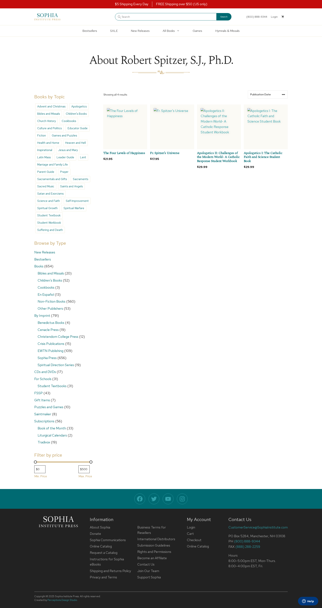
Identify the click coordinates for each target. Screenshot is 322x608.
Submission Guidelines (153, 545)
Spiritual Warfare (74, 208)
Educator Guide (78, 128)
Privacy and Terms (103, 577)
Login (191, 527)
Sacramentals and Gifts (52, 179)
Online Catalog (101, 546)
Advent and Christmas (51, 106)
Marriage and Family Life (52, 164)
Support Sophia (149, 577)
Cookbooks (69, 121)
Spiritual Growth (47, 208)
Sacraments (80, 179)
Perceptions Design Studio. (63, 600)
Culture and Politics (49, 128)
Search (224, 16)
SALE (114, 31)
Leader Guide (65, 157)
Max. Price (85, 476)
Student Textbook (49, 215)
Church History (46, 121)
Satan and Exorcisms (50, 194)
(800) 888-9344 (256, 16)
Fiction (41, 135)
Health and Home (48, 143)
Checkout (194, 540)
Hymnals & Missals (227, 31)
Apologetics (79, 106)
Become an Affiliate (152, 558)
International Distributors (156, 539)
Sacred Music (45, 186)
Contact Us (145, 564)
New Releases (140, 31)
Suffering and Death (50, 230)
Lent (83, 157)
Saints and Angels (71, 186)
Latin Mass (44, 157)
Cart (190, 533)
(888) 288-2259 (247, 546)
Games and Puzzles (64, 135)
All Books (169, 31)
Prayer (64, 172)
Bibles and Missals (48, 114)
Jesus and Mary (68, 150)
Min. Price (40, 476)
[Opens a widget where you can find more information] (308, 601)
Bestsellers (89, 31)
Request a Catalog (103, 552)
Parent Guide (45, 172)
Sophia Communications (108, 540)
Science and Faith (48, 201)
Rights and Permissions (154, 552)
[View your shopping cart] (283, 16)
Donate (95, 533)
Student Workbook (49, 223)
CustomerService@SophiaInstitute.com (258, 527)
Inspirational (44, 150)
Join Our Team (148, 571)
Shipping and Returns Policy (110, 571)
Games (197, 31)
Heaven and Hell (75, 143)
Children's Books (76, 114)
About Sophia (100, 527)
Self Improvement (77, 201)
